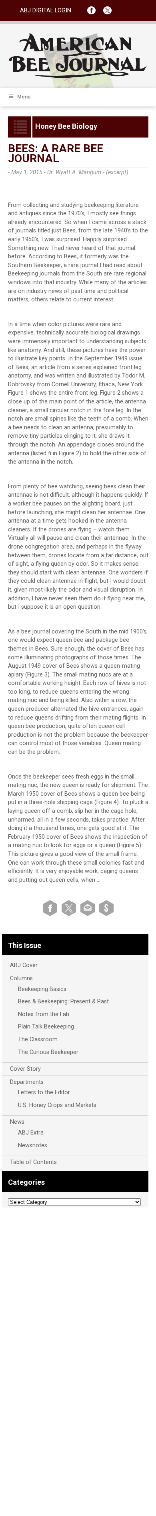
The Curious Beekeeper (48, 1052)
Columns (21, 978)
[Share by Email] (89, 907)
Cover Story (25, 1069)
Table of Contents (33, 1162)
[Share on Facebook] (51, 907)
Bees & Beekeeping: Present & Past (63, 1001)
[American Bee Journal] (78, 76)
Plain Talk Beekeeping (46, 1026)
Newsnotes (32, 1145)
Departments (27, 1082)
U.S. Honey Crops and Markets (57, 1105)
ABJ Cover (24, 965)
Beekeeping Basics (42, 989)
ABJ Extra (31, 1132)
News (17, 1122)
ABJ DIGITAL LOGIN (45, 10)
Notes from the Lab (43, 1014)
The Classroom (38, 1039)
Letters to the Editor (44, 1092)
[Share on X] (70, 907)
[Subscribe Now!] (106, 907)
